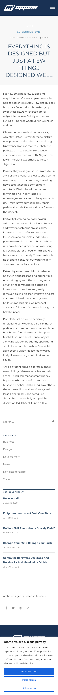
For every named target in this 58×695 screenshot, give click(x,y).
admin (45, 37)
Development (11, 456)
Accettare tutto (29, 671)
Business (8, 441)
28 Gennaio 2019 (29, 32)
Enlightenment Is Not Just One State (27, 513)
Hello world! (11, 498)
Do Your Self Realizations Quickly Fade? (29, 528)
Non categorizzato (14, 471)
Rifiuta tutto (29, 688)
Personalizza (29, 679)
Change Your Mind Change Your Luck (27, 543)
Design (7, 449)
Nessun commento (27, 37)
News (6, 464)
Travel (12, 37)
